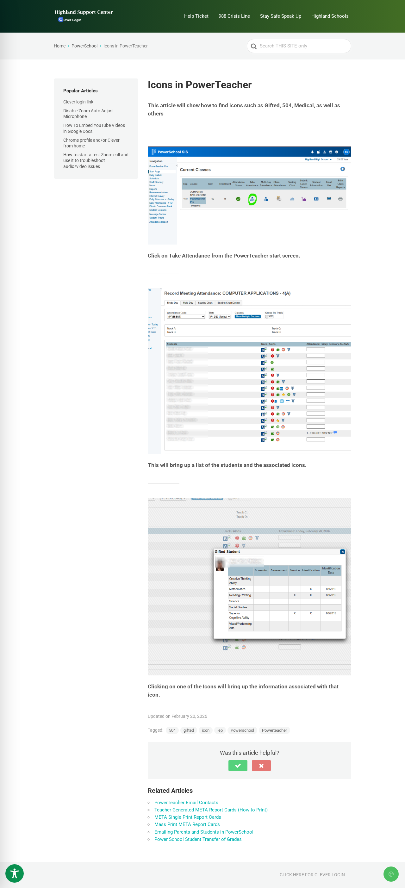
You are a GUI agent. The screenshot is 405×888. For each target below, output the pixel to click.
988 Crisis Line (234, 16)
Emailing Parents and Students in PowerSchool (203, 832)
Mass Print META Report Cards (187, 824)
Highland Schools (330, 16)
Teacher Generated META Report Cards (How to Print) (211, 810)
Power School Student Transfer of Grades (198, 839)
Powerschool (242, 730)
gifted (189, 730)
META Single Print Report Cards (187, 817)
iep (220, 730)
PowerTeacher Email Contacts (186, 802)
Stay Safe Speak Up (280, 16)
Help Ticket (196, 16)
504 (172, 730)
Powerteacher (274, 730)
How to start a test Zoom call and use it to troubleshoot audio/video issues (95, 160)
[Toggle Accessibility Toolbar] (14, 873)
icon (205, 730)
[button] (237, 765)
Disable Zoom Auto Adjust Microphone (88, 113)
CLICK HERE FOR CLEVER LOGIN (312, 874)
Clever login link (78, 101)
